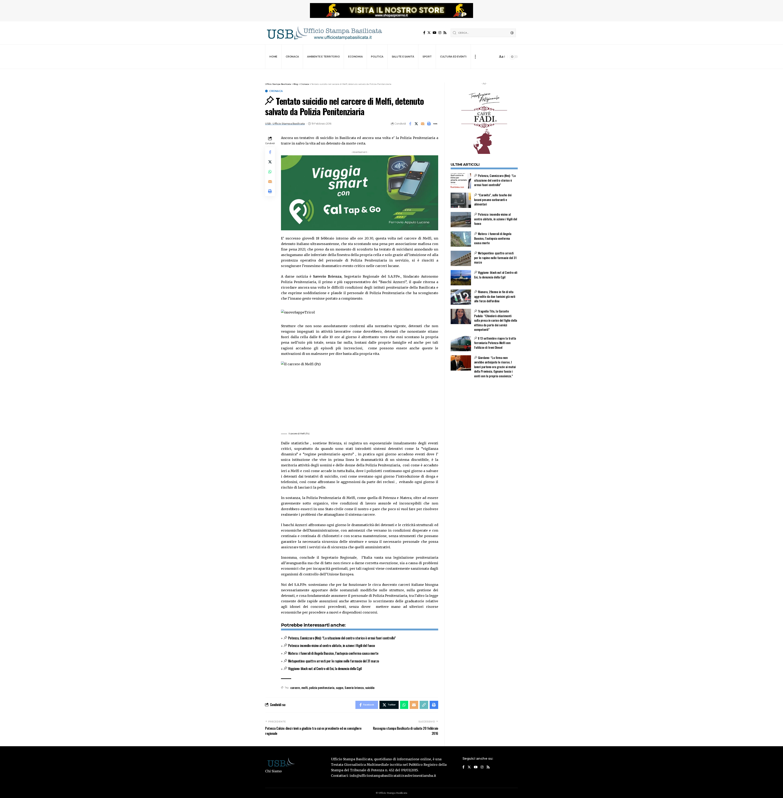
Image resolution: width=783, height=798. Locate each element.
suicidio (370, 687)
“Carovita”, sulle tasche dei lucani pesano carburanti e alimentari (493, 199)
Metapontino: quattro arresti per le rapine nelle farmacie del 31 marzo (333, 660)
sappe (339, 687)
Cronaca (276, 91)
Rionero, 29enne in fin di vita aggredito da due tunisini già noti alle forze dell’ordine (494, 296)
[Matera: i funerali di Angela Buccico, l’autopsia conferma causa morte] (461, 239)
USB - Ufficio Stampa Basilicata (285, 123)
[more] (475, 56)
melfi (304, 687)
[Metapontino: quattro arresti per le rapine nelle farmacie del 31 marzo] (461, 258)
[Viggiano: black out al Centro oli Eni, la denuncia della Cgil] (461, 277)
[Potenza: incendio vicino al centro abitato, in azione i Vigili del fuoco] (461, 219)
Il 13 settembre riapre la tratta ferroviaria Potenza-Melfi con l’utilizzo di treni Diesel (495, 343)
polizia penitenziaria (321, 687)
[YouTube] (434, 32)
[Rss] (445, 32)
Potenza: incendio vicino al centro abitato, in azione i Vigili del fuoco (331, 645)
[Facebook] (424, 32)
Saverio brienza (354, 687)
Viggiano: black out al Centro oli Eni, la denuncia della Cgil (325, 668)
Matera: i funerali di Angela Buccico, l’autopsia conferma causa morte (333, 653)
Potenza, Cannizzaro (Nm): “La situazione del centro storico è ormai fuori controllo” (342, 637)
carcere (295, 687)
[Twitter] (429, 32)
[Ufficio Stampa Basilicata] (324, 32)
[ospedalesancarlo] (391, 71)
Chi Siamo (273, 771)
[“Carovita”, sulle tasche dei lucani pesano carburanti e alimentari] (461, 200)
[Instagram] (439, 32)
